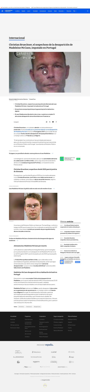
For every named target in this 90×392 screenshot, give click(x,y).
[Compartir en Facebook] (56, 122)
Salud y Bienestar (58, 330)
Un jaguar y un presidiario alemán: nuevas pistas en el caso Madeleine (29, 153)
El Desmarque (71, 325)
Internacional (17, 37)
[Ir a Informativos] (9, 11)
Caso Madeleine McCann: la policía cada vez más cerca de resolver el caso (30, 188)
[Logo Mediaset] (45, 345)
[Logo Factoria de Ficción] (36, 357)
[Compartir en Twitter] (50, 122)
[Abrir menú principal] (87, 11)
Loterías (12, 322)
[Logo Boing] (54, 357)
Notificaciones (43, 329)
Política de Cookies (55, 373)
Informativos (21, 306)
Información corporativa (24, 373)
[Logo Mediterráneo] (63, 366)
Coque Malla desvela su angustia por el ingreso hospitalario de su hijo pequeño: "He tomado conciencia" (55, 7)
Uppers (70, 322)
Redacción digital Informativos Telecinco (18, 99)
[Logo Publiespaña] (45, 367)
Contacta (41, 319)
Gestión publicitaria (64, 373)
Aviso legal (16, 373)
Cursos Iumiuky (58, 325)
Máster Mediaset (43, 336)
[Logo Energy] (71, 357)
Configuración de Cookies (45, 373)
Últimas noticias (14, 325)
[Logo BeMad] (18, 362)
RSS (70, 373)
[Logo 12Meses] (71, 362)
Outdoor (27, 336)
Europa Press (32, 99)
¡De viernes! (28, 334)
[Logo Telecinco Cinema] (54, 362)
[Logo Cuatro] (54, 352)
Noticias (12, 319)
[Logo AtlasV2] (27, 367)
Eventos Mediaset (58, 327)
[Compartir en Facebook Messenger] (53, 122)
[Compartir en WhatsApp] (46, 122)
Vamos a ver (28, 331)
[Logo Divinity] (71, 352)
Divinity (70, 330)
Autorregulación (43, 326)
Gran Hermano (29, 319)
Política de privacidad (34, 373)
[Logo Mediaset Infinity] (18, 352)
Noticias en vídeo (15, 327)
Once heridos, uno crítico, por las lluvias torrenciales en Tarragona (16, 7)
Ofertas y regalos (58, 322)
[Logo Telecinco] (36, 352)
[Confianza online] (45, 386)
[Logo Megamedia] (46, 380)
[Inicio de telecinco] (2, 11)
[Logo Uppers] (36, 362)
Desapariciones (37, 306)
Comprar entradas (58, 319)
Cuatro (70, 327)
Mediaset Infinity (72, 319)
